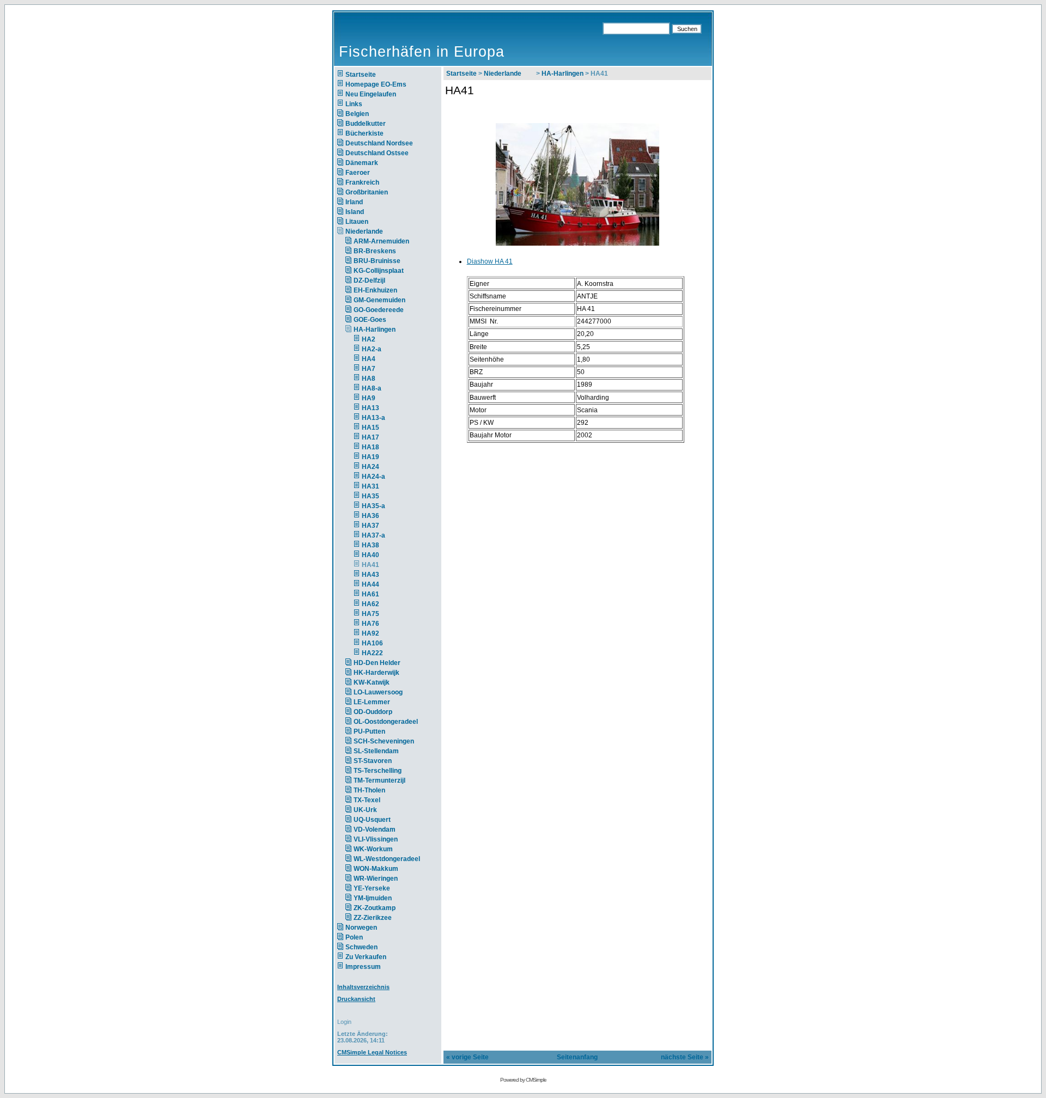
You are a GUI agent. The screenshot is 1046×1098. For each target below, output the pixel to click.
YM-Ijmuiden (373, 898)
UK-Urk (365, 810)
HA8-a (371, 388)
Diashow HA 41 (490, 261)
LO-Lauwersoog (378, 692)
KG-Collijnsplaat (379, 270)
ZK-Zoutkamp (375, 908)
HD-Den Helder (377, 663)
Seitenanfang (577, 1057)
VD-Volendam (375, 829)
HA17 (370, 437)
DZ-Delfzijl (369, 280)
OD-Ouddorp (373, 712)
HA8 (368, 378)
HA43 (370, 574)
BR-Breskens (375, 251)
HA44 (370, 584)
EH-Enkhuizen (375, 290)
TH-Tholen (369, 790)
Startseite (360, 74)
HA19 (370, 457)
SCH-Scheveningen (384, 741)
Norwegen (361, 927)
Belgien (357, 114)
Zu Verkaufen (365, 957)
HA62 (370, 604)
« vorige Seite (467, 1057)
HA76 (370, 623)
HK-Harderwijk (376, 672)
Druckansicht (356, 999)
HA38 (370, 545)
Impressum (363, 967)
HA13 (370, 408)
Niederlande (370, 231)
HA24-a (373, 476)
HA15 (370, 427)
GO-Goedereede (379, 310)
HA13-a (373, 418)
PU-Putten (369, 731)
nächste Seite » (685, 1057)
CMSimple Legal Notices (372, 1052)
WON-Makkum (376, 869)
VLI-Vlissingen (376, 839)
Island (354, 212)
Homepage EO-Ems (375, 84)
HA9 (368, 398)
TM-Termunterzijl (379, 780)
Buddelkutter (365, 123)
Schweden (361, 947)
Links (353, 104)
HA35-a (373, 506)
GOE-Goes (370, 320)
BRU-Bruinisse (377, 261)
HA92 (370, 633)
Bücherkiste (364, 133)
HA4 (368, 359)
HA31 (370, 486)
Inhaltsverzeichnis (363, 987)
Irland (354, 202)
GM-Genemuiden (379, 300)
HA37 (370, 525)
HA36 (370, 516)
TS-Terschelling (378, 770)
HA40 (370, 555)
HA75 (370, 614)
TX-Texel (367, 800)
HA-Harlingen (375, 329)
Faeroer (357, 172)
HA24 (370, 467)
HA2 (368, 339)
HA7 (368, 369)
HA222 (372, 653)
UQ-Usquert (372, 819)
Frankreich (362, 182)
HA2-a (371, 349)
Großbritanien (366, 192)
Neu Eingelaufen (370, 94)
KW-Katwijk (372, 682)
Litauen (356, 221)
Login (344, 1021)
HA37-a (373, 535)
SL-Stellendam (376, 751)
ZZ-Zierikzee (373, 918)
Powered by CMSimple (523, 1080)
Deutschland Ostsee (377, 153)
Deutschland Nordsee (379, 143)
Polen (354, 937)
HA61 (370, 594)
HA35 (370, 496)
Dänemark (361, 163)
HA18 (370, 447)
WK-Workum (373, 849)
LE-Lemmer (372, 702)
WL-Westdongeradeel (387, 859)
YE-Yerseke (372, 888)
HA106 (372, 643)
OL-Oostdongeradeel (386, 721)
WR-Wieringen (376, 878)
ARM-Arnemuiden (381, 241)
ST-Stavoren (373, 761)
